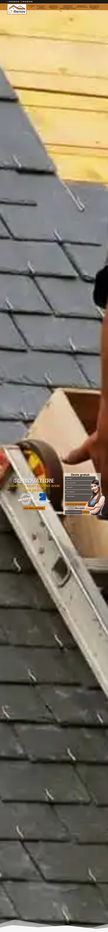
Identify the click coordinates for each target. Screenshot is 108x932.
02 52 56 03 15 (14, 1)
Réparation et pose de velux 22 (82, 6)
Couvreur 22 (32, 6)
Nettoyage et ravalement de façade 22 (94, 7)
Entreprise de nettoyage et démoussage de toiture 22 (68, 7)
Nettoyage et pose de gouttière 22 (41, 7)
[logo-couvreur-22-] (17, 9)
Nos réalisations (34, 508)
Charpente (33, 481)
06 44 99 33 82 (27, 1)
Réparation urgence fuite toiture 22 (53, 7)
